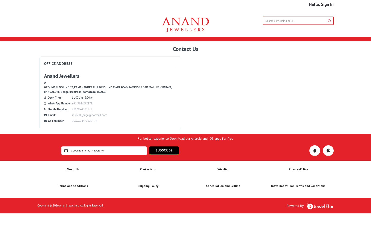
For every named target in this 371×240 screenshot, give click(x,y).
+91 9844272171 (82, 103)
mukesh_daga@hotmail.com (89, 115)
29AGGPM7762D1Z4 (84, 121)
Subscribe (164, 150)
